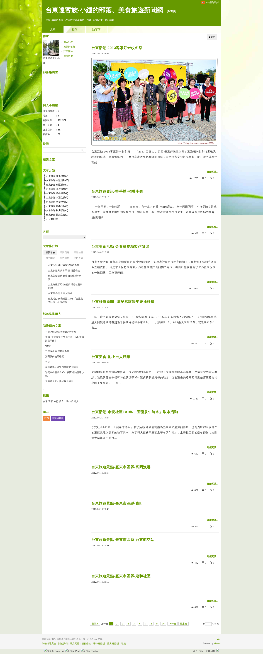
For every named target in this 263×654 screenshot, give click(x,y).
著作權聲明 (99, 643)
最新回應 (64, 252)
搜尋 (83, 149)
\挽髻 (48, 346)
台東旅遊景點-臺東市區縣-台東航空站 (122, 540)
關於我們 (63, 643)
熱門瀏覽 (50, 257)
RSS (46, 418)
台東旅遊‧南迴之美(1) (57, 197)
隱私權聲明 (113, 643)
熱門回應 (64, 257)
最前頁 (95, 623)
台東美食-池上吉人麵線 (110, 357)
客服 (123, 643)
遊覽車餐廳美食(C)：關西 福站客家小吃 (64, 374)
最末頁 (183, 623)
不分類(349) (52, 219)
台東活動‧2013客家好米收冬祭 (116, 48)
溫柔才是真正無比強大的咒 (59, 381)
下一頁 (172, 623)
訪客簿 (96, 29)
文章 (53, 29)
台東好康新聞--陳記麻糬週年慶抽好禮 (122, 302)
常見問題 (74, 643)
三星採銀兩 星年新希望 (57, 351)
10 (163, 623)
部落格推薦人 (52, 313)
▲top (218, 639)
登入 (195, 651)
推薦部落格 (69, 46)
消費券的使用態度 (54, 356)
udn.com (217, 643)
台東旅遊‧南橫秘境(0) (57, 201)
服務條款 (86, 643)
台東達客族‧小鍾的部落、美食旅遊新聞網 (104, 10)
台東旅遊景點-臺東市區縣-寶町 (117, 503)
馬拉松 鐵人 (72, 401)
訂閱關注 (68, 51)
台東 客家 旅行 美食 (53, 401)
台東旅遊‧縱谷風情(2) (57, 193)
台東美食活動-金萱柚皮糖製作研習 (120, 246)
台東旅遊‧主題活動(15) (57, 180)
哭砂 (47, 361)
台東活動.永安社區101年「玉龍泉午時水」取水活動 (134, 412)
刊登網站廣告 (49, 643)
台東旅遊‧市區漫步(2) (57, 184)
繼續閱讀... (212, 171)
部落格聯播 (58, 418)
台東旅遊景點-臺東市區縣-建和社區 (121, 576)
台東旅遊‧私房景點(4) (57, 210)
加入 (201, 651)
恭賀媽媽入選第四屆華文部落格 (61, 367)
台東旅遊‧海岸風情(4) (57, 189)
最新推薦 (78, 252)
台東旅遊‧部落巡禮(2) (57, 176)
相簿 (74, 29)
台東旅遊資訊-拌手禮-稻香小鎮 (117, 191)
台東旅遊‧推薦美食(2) (57, 214)
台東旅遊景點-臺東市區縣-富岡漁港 (121, 467)
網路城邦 (210, 651)
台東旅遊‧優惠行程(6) (57, 206)
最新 (213, 36)
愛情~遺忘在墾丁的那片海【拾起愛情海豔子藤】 (64, 339)
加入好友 (68, 42)
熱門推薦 (78, 257)
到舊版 (171, 11)
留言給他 (68, 56)
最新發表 (50, 252)
